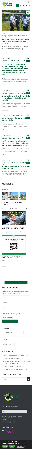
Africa (4, 35)
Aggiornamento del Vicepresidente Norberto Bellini (14, 119)
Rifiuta (12, 446)
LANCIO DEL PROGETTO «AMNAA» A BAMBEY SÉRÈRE (15, 369)
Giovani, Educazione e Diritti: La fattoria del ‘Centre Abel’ (16, 167)
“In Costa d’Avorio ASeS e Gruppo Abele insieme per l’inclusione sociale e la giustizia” (15, 41)
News (6, 36)
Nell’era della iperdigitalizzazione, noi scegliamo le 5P (15, 355)
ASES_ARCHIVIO (7, 58)
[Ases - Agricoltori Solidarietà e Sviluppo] (7, 4)
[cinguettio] (23, 5)
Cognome (4, 266)
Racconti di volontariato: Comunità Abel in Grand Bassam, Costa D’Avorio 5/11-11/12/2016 (16, 98)
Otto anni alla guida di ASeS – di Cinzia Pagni (13, 366)
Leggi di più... (4, 52)
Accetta (5, 446)
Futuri (18, 137)
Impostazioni (20, 446)
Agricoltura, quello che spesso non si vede (13, 358)
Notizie (9, 36)
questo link (10, 317)
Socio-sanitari (18, 164)
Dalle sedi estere (21, 35)
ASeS (5, 33)
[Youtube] (26, 5)
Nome (3, 260)
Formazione (20, 162)
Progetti (23, 60)
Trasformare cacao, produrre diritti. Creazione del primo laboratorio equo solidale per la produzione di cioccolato (15, 143)
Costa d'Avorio (12, 35)
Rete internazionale (13, 93)
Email (3, 273)
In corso (19, 60)
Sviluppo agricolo (16, 62)
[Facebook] (20, 5)
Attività (7, 60)
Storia (10, 62)
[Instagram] (29, 5)
